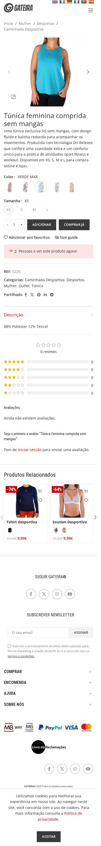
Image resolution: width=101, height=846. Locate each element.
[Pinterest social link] (38, 294)
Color (8, 176)
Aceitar (48, 836)
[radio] (10, 187)
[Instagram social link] (57, 594)
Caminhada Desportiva (24, 29)
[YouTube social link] (70, 594)
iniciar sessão (29, 449)
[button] (9, 72)
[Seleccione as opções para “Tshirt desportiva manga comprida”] (40, 491)
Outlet (24, 285)
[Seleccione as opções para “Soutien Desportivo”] (86, 491)
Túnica (37, 285)
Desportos (45, 23)
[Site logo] (22, 7)
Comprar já (74, 224)
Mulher (25, 23)
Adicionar (41, 224)
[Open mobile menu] (90, 10)
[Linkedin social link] (45, 294)
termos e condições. (21, 656)
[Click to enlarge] (13, 97)
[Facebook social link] (26, 294)
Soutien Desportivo (70, 521)
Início (8, 23)
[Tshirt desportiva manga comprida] (25, 501)
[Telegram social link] (51, 294)
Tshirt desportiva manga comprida (21, 524)
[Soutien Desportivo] (71, 501)
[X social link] (32, 294)
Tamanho (12, 200)
